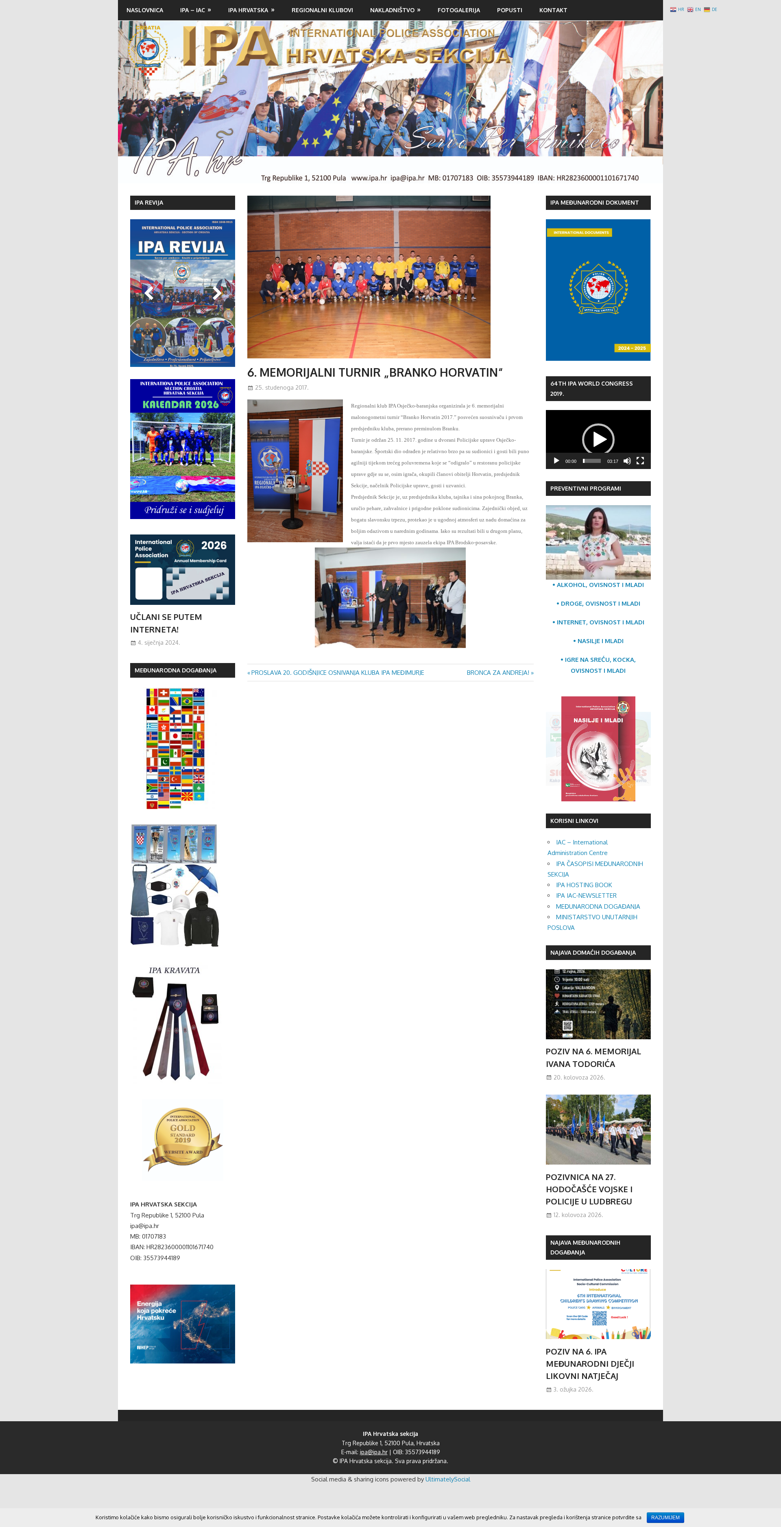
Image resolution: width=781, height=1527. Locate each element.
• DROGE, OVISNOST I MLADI (598, 603)
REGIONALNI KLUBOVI (322, 10)
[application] (598, 439)
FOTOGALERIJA (459, 10)
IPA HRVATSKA (248, 10)
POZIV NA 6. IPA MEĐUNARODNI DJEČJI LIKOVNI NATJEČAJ (590, 1363)
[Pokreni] (556, 461)
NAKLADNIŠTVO (392, 10)
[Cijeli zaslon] (640, 461)
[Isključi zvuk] (627, 461)
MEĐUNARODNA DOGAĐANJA (598, 906)
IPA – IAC (192, 10)
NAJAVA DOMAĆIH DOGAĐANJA (593, 952)
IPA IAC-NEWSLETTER (586, 895)
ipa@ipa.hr (374, 1451)
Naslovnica (145, 10)
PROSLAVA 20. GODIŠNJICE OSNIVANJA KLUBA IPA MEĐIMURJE (337, 672)
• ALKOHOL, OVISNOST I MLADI (598, 585)
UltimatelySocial (447, 1479)
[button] (598, 439)
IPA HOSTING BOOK (584, 885)
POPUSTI (509, 10)
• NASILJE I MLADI (598, 641)
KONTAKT (553, 10)
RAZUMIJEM (665, 1517)
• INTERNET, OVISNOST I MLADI (598, 622)
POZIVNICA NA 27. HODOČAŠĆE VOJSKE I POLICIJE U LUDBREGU (589, 1189)
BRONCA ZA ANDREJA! (498, 672)
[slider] (592, 461)
